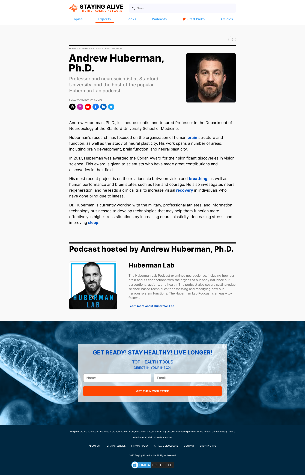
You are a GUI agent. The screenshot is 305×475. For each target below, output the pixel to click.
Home (72, 48)
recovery (184, 190)
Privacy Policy (139, 445)
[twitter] (111, 107)
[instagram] (80, 107)
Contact (189, 445)
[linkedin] (103, 107)
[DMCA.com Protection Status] (152, 465)
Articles (226, 19)
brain (192, 137)
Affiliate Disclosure (166, 445)
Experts (104, 19)
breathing (198, 178)
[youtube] (88, 107)
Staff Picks (196, 19)
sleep (93, 222)
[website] (72, 107)
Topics (77, 19)
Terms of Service (115, 445)
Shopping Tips (208, 445)
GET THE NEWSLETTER (152, 391)
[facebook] (95, 107)
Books (131, 19)
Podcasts (159, 19)
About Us (94, 445)
